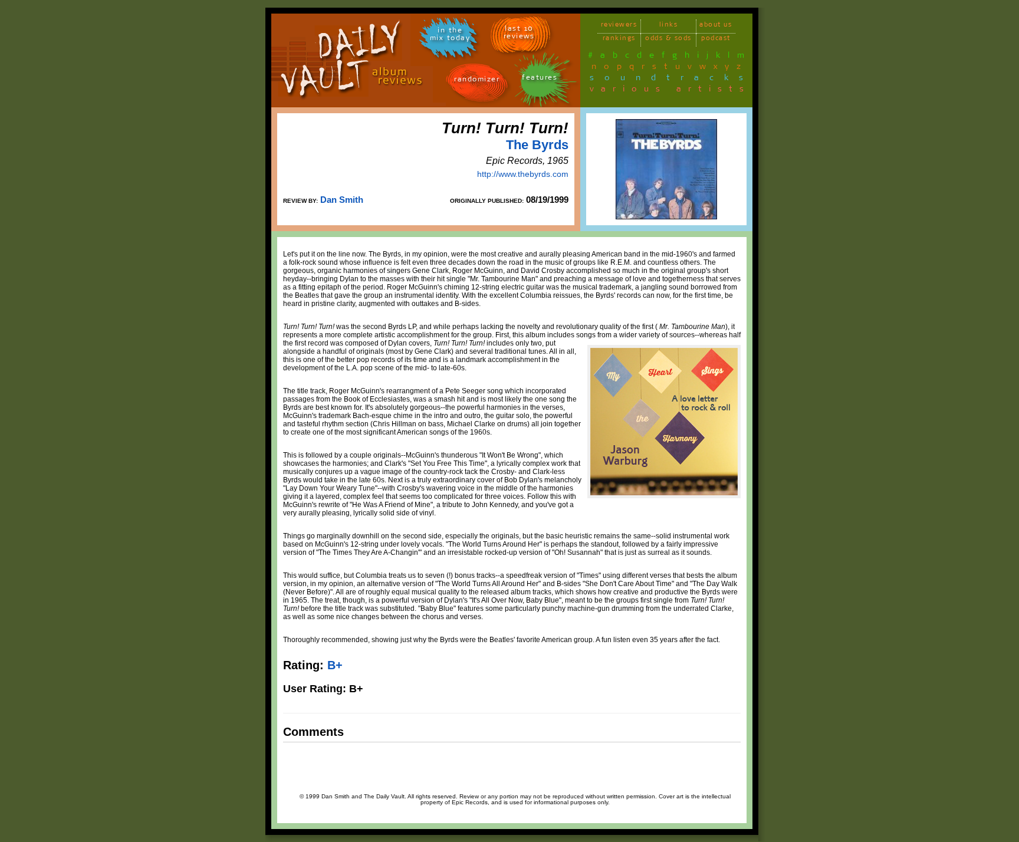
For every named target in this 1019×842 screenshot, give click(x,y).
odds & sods (668, 40)
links (668, 26)
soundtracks (672, 79)
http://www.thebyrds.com (522, 174)
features (539, 79)
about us (715, 26)
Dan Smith (341, 200)
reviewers (619, 26)
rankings (619, 40)
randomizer (476, 81)
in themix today (450, 36)
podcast (716, 40)
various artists (670, 90)
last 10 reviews (519, 34)
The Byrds (537, 144)
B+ (335, 665)
